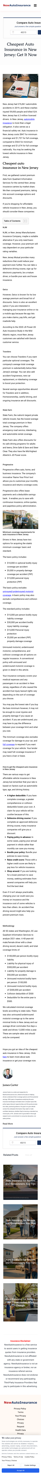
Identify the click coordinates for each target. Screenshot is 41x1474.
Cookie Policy (29, 1457)
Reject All (11, 1465)
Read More (8, 1123)
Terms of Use (18, 1457)
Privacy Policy (7, 1457)
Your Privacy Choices (9, 1460)
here (5, 1056)
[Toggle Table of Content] (24, 221)
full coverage (9, 744)
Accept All (20, 1470)
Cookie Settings (30, 1465)
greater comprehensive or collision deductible (20, 803)
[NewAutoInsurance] (17, 5)
